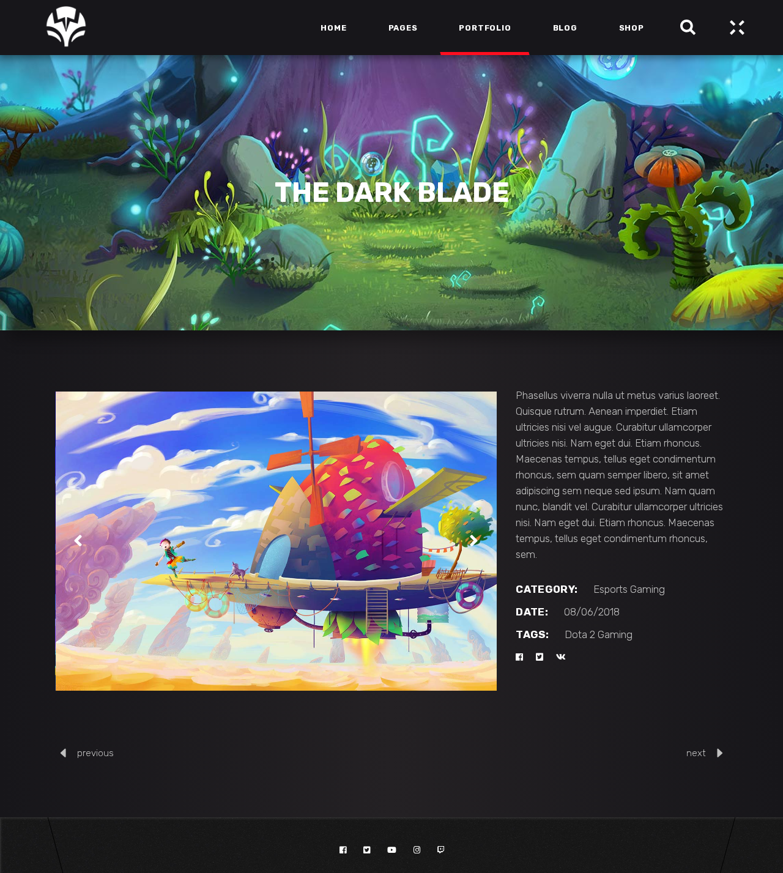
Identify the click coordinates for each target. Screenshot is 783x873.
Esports (610, 589)
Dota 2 (580, 634)
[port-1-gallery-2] (276, 541)
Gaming (647, 589)
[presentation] (78, 541)
